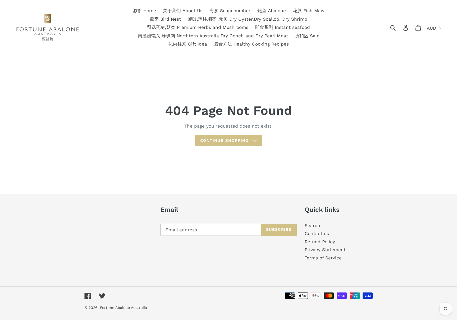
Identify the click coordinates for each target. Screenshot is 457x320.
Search (312, 225)
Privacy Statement (325, 249)
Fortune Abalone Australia (123, 307)
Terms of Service (323, 257)
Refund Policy (320, 241)
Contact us (317, 233)
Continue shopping (224, 140)
